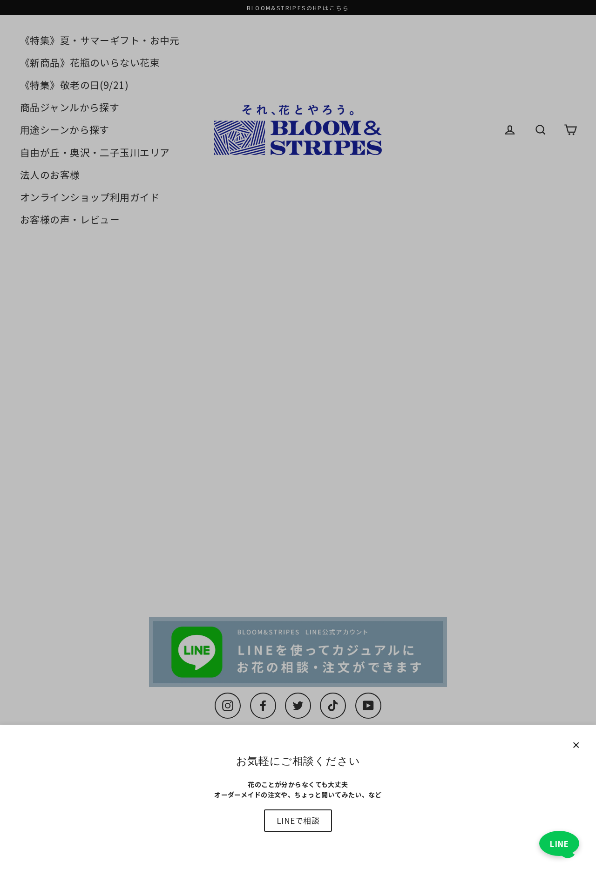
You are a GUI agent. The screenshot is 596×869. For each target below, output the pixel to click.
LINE (559, 843)
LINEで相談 (298, 820)
